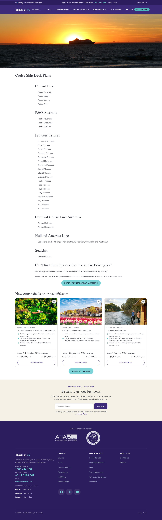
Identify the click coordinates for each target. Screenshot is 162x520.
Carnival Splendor (45, 223)
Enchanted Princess (46, 165)
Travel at (22, 9)
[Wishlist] (127, 9)
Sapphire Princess (45, 196)
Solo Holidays (99, 9)
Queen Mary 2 (43, 96)
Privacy (140, 513)
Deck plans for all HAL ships (49, 241)
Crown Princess (44, 149)
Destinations (62, 9)
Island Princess (44, 172)
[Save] (54, 302)
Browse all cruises (81, 371)
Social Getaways (81, 9)
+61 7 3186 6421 (25, 475)
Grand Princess (44, 169)
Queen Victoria (44, 100)
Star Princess (43, 204)
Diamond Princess (45, 153)
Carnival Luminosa (45, 227)
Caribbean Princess (46, 141)
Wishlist (123, 462)
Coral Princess (44, 145)
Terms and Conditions (97, 477)
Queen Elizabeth (44, 92)
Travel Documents (96, 472)
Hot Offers (116, 9)
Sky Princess (43, 200)
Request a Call (95, 458)
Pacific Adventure (45, 118)
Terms (145, 513)
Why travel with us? (96, 462)
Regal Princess (44, 184)
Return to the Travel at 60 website (81, 283)
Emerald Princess (45, 161)
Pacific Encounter (45, 122)
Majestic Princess (45, 176)
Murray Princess (44, 256)
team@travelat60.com (23, 481)
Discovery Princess (46, 157)
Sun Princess (43, 208)
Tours (48, 9)
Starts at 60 (141, 3)
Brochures (93, 481)
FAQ (91, 467)
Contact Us (124, 458)
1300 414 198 (100, 2)
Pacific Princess (44, 180)
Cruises (36, 9)
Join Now (101, 406)
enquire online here (114, 276)
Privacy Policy (82, 414)
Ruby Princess (44, 192)
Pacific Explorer (44, 126)
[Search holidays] (132, 9)
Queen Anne (43, 104)
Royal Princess (44, 188)
